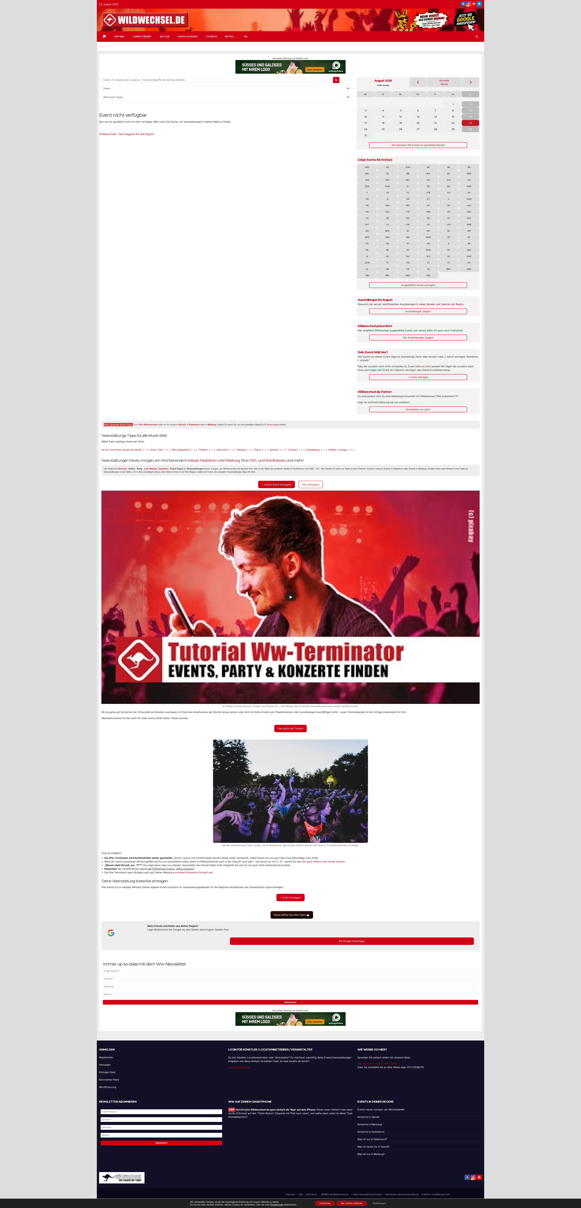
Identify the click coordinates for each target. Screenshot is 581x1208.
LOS (449, 224)
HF (428, 205)
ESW (469, 186)
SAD (469, 250)
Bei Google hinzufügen (352, 941)
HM (469, 205)
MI (408, 231)
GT (428, 199)
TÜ (448, 262)
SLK (408, 256)
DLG (449, 180)
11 (383, 116)
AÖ (387, 167)
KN (428, 218)
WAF (448, 269)
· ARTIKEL (119, 36)
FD (408, 192)
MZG (367, 237)
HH (448, 205)
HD (367, 205)
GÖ (407, 199)
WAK (469, 269)
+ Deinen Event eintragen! (276, 484)
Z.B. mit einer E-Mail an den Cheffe (377, 1063)
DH (428, 180)
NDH (387, 237)
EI (408, 186)
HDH (387, 205)
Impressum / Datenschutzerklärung (402, 1194)
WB (367, 275)
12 (400, 116)
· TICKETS (210, 36)
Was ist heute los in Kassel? (373, 1146)
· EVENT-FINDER (141, 36)
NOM (428, 237)
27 (418, 129)
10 (365, 116)
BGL (367, 173)
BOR (469, 173)
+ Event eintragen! (290, 897)
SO (448, 256)
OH (367, 243)
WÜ (428, 275)
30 (470, 129)
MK (428, 231)
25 (383, 129)
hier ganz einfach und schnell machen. (323, 861)
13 (418, 116)
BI (387, 173)
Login (300, 1194)
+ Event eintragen (418, 377)
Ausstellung (242, 449)
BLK (428, 173)
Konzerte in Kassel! (368, 1116)
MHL (387, 231)
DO (469, 180)
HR (408, 212)
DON (367, 186)
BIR (407, 173)
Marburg (212, 424)
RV (448, 250)
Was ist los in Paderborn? (372, 1139)
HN (367, 212)
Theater (132, 449)
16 (470, 116)
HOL (388, 212)
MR (469, 231)
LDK (408, 224)
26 (400, 129)
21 (435, 122)
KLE (408, 218)
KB (387, 218)
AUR (408, 167)
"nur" (146, 424)
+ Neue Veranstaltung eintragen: (366, 1194)
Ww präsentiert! (110, 449)
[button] (477, 36)
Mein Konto (311, 1194)
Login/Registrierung (239, 1067)
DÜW (387, 186)
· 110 (244, 36)
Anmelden (105, 1064)
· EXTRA (229, 36)
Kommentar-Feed (109, 1079)
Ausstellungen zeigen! (418, 311)
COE (367, 180)
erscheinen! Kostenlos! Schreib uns (192, 872)
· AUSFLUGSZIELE (187, 36)
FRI (367, 199)
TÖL (408, 262)
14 (435, 116)
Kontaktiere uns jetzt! (418, 409)
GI (388, 199)
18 (383, 122)
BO (448, 173)
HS (448, 212)
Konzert (203, 449)
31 (365, 135)
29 (453, 129)
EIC (428, 186)
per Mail (426, 366)
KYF (367, 224)
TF (387, 262)
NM (408, 237)
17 (365, 122)
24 (365, 129)
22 (453, 122)
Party (187, 449)
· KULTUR (163, 36)
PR (428, 243)
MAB (469, 224)
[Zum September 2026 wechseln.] (470, 82)
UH (469, 262)
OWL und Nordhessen (267, 460)
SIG (387, 256)
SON (469, 256)
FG (448, 192)
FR (469, 192)
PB (387, 243)
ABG (367, 167)
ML (448, 231)
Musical (170, 449)
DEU (408, 180)
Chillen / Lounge (267, 449)
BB (448, 167)
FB (387, 192)
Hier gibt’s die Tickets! (290, 728)
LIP (428, 224)
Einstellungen (276, 1204)
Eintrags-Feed (107, 1072)
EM (448, 186)
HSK (469, 212)
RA (469, 243)
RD (387, 250)
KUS (469, 218)
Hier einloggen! (310, 484)
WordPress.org (107, 1087)
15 (453, 116)
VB (408, 269)
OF (469, 237)
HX (367, 218)
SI (367, 256)
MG (367, 231)
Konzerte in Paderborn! (370, 1131)
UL (367, 269)
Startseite (290, 1194)
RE (408, 250)
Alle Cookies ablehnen (351, 1203)
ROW (428, 250)
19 (400, 122)
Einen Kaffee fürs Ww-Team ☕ (291, 914)
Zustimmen (325, 1203)
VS (428, 269)
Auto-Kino (151, 449)
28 (435, 129)
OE (448, 237)
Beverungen (273, 424)
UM (387, 269)
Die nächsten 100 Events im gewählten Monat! (418, 145)
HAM (469, 199)
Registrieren (106, 1057)
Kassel (182, 424)
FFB (428, 192)
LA (387, 224)
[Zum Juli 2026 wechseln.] (418, 82)
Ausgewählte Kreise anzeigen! (418, 285)
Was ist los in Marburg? (371, 1154)
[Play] (290, 597)
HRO (428, 212)
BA (428, 167)
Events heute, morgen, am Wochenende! (380, 1109)
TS (428, 262)
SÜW (367, 262)
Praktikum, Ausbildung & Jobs (436, 1194)
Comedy (221, 449)
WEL (388, 275)
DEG (388, 180)
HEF (408, 205)
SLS (428, 256)
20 (418, 122)
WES (408, 275)
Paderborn (194, 424)
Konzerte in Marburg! (369, 1124)
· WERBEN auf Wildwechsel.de (334, 1194)
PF (408, 243)
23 (470, 122)
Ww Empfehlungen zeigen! (418, 337)
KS (448, 218)
